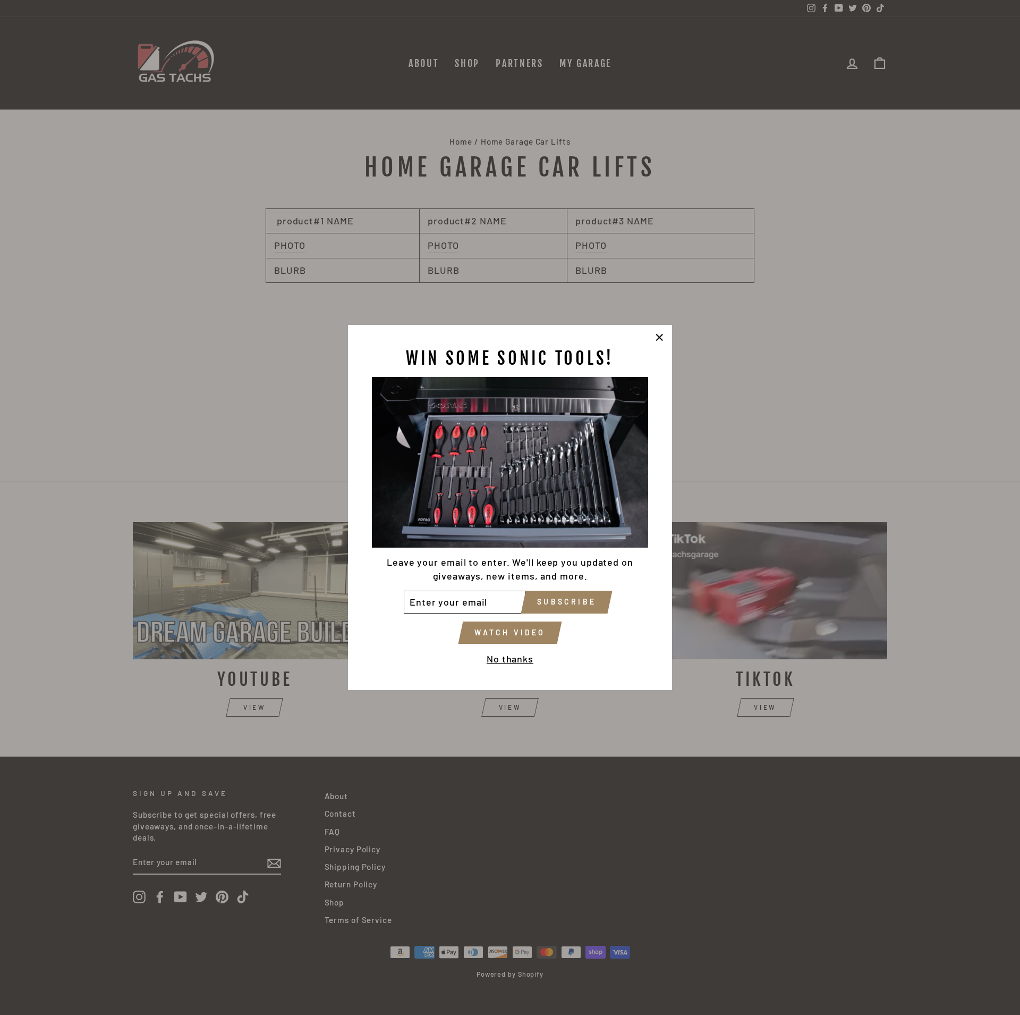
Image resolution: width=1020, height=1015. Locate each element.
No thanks (510, 659)
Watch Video (509, 632)
